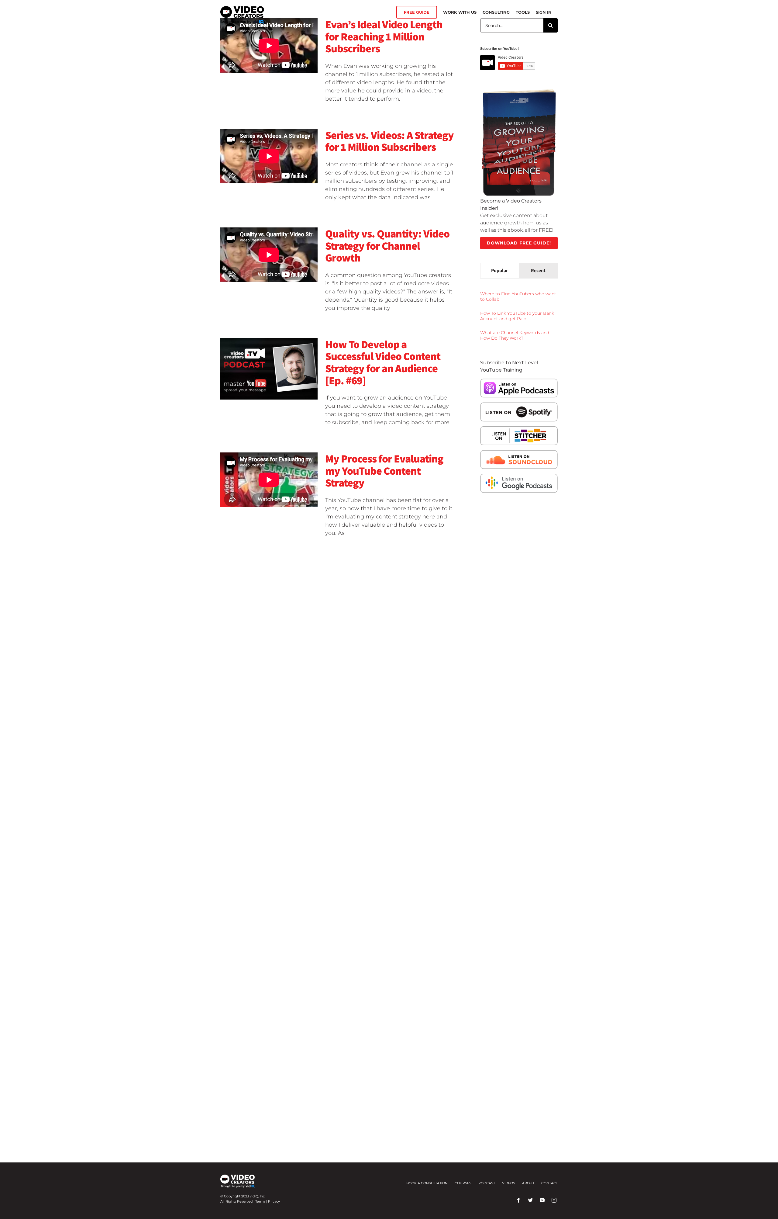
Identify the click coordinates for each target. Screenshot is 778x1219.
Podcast (486, 1183)
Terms (260, 1201)
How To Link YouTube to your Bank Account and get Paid (517, 315)
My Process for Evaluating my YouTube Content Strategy (384, 470)
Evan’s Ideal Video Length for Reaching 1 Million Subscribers (383, 36)
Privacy (274, 1201)
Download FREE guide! (519, 243)
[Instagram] (554, 1200)
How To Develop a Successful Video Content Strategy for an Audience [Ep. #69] (382, 362)
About (528, 1183)
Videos (508, 1183)
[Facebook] (518, 1200)
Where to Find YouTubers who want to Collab (518, 296)
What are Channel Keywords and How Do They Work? (514, 335)
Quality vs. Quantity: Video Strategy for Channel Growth (387, 245)
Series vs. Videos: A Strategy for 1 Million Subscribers (389, 141)
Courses (463, 1183)
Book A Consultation (427, 1183)
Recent (538, 270)
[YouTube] (542, 1200)
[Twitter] (530, 1200)
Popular (499, 270)
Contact (549, 1183)
